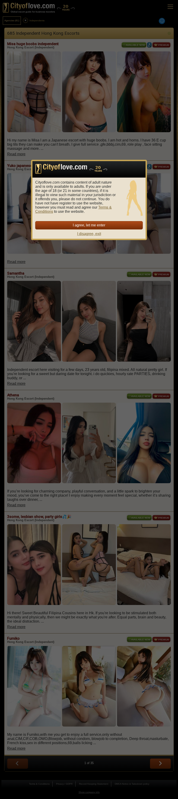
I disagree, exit (89, 234)
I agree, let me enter (89, 225)
